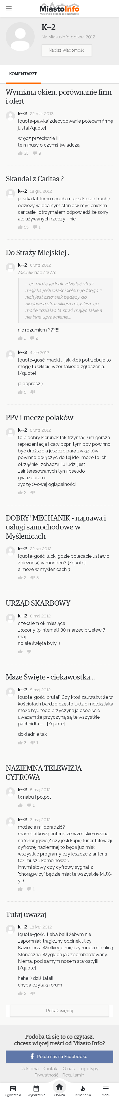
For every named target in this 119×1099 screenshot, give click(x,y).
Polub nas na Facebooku (62, 1056)
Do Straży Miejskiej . (37, 253)
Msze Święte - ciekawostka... (50, 677)
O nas (69, 1068)
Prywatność (46, 1075)
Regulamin (73, 1075)
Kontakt (51, 1068)
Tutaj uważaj (26, 914)
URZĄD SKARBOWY (38, 603)
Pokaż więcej (59, 1010)
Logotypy (88, 1068)
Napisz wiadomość (67, 50)
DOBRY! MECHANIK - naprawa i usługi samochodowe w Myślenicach (56, 527)
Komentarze (23, 74)
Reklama (30, 1068)
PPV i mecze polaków (39, 418)
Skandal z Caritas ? (35, 179)
